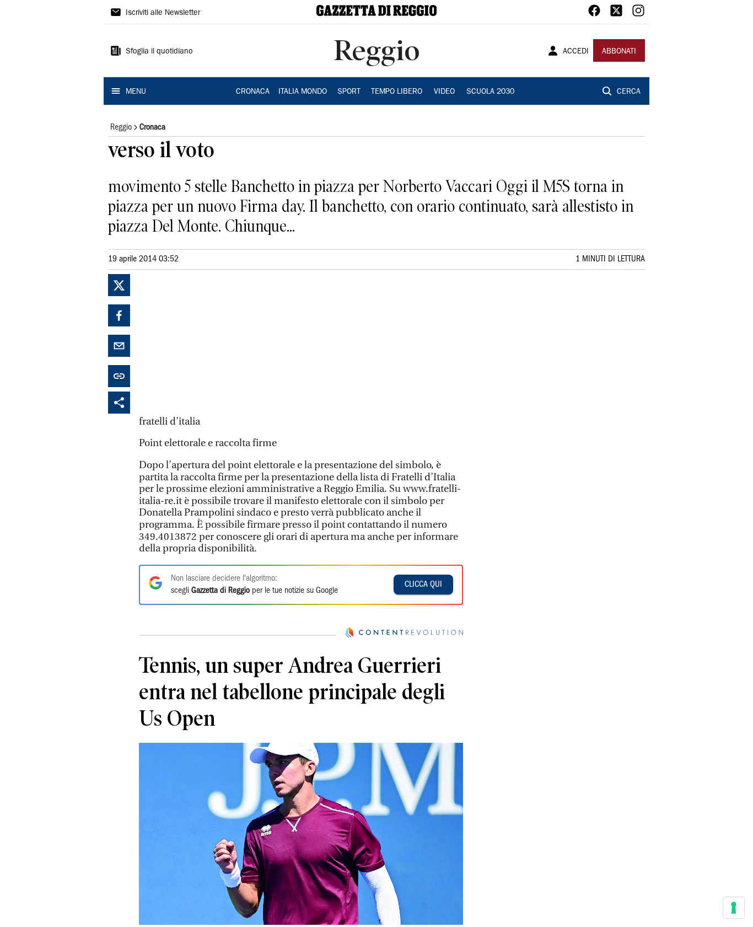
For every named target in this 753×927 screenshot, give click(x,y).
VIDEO (444, 92)
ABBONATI (619, 52)
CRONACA (253, 92)
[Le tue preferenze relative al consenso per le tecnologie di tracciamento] (733, 907)
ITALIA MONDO (302, 92)
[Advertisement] (221, 343)
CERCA (629, 92)
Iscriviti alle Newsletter (163, 13)
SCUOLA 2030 (490, 92)
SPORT (349, 92)
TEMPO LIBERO (396, 92)
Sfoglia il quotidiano (159, 52)
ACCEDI (576, 52)
